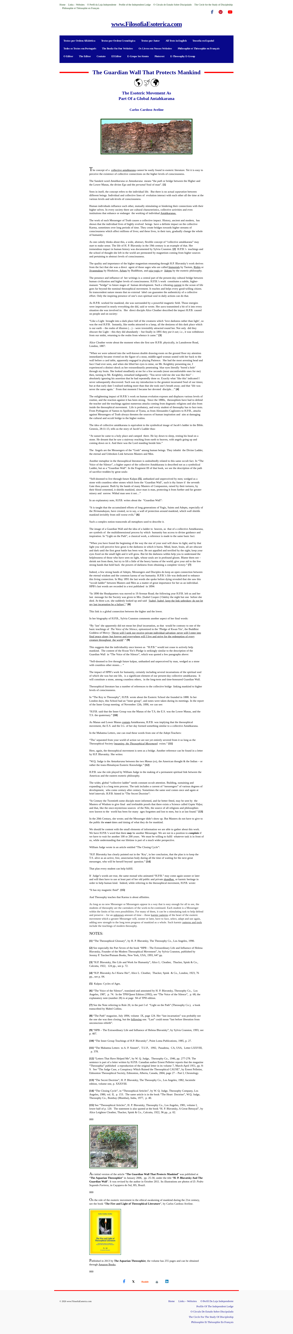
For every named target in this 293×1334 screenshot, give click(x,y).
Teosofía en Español (203, 40)
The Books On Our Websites (117, 48)
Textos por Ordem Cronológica (118, 40)
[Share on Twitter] (133, 1281)
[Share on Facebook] (124, 1281)
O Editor (68, 56)
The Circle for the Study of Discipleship (213, 4)
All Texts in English (176, 40)
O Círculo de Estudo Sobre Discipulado (172, 4)
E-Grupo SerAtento (138, 56)
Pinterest (160, 56)
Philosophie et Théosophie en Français (80, 8)
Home (62, 4)
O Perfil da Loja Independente (101, 4)
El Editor (116, 56)
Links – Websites (76, 4)
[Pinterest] (220, 12)
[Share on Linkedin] (167, 1281)
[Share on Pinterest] (157, 1282)
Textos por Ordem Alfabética (79, 40)
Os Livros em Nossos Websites (155, 48)
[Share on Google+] (145, 1282)
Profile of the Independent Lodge (135, 4)
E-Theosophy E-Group (182, 56)
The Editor (85, 56)
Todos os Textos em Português (79, 48)
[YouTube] (230, 12)
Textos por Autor (150, 40)
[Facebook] (212, 12)
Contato (101, 56)
